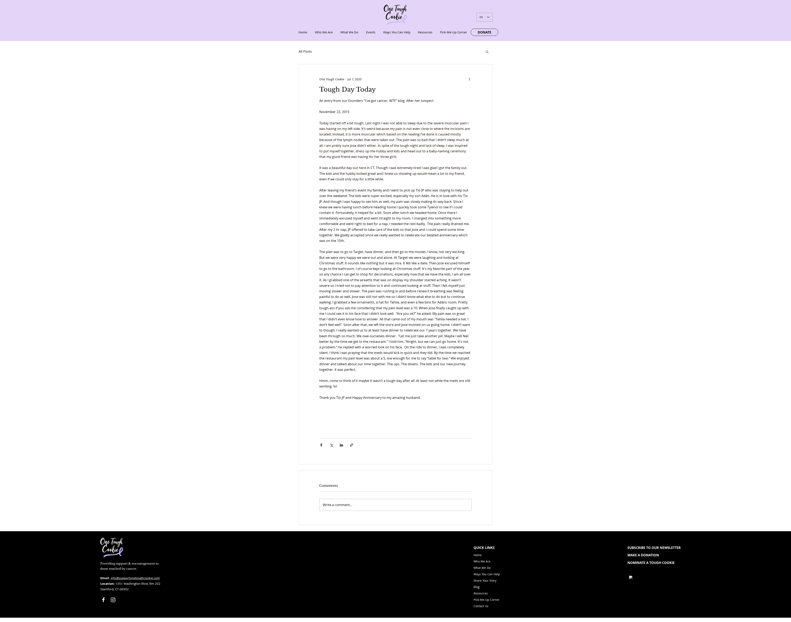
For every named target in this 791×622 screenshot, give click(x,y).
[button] (487, 51)
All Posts (305, 51)
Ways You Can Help (487, 574)
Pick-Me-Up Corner (487, 600)
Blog (477, 587)
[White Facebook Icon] (103, 600)
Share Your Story (485, 580)
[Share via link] (351, 445)
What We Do (482, 568)
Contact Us (481, 606)
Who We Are (482, 561)
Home (478, 555)
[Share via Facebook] (321, 445)
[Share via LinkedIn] (341, 445)
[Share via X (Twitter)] (331, 445)
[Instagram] (113, 600)
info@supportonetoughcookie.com (135, 578)
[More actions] (469, 79)
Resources (481, 593)
